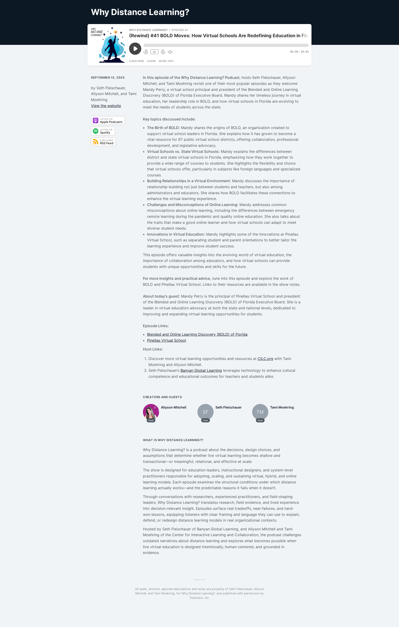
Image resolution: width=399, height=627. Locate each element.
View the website (106, 105)
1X (154, 52)
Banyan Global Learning (201, 370)
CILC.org (265, 358)
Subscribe (136, 61)
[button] (226, 45)
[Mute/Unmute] (170, 52)
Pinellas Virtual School (166, 340)
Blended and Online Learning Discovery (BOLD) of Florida (197, 334)
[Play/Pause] (108, 45)
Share (151, 61)
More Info (166, 61)
